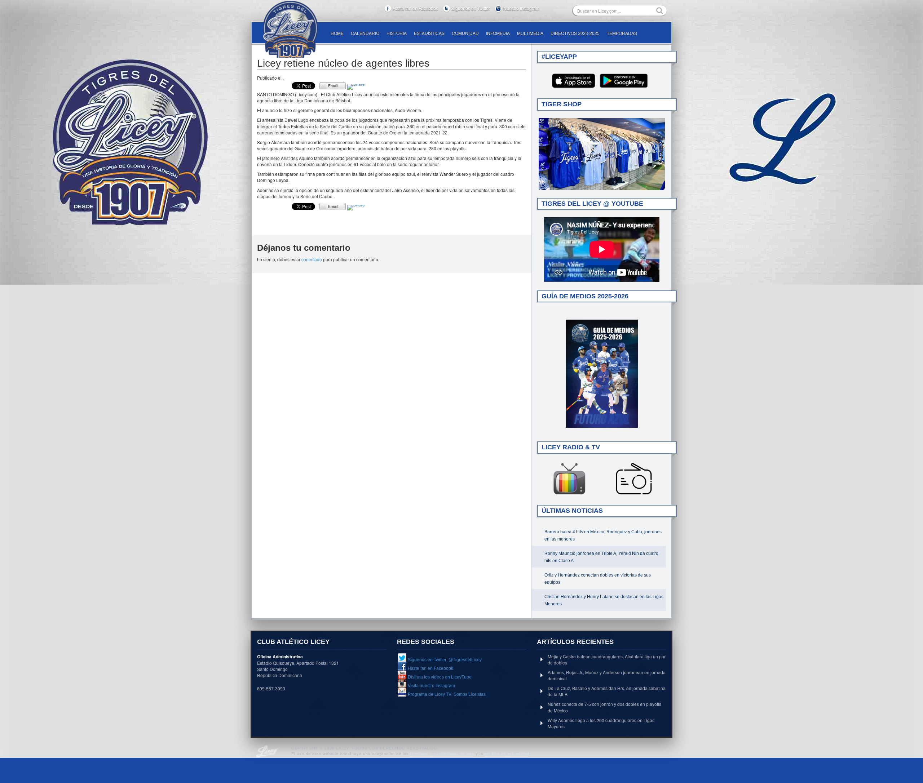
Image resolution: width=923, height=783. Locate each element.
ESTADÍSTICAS (429, 33)
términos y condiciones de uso (442, 753)
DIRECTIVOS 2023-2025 (575, 33)
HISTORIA (397, 33)
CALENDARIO (365, 33)
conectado (311, 259)
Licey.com (290, 29)
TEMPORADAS (622, 33)
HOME (337, 33)
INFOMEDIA (498, 33)
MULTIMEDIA (530, 33)
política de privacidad (507, 753)
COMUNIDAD (465, 33)
